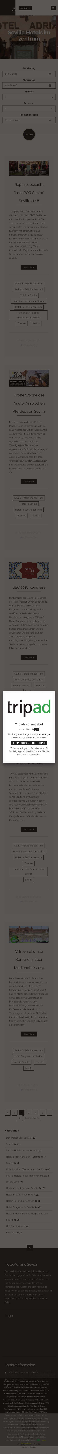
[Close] (55, 691)
